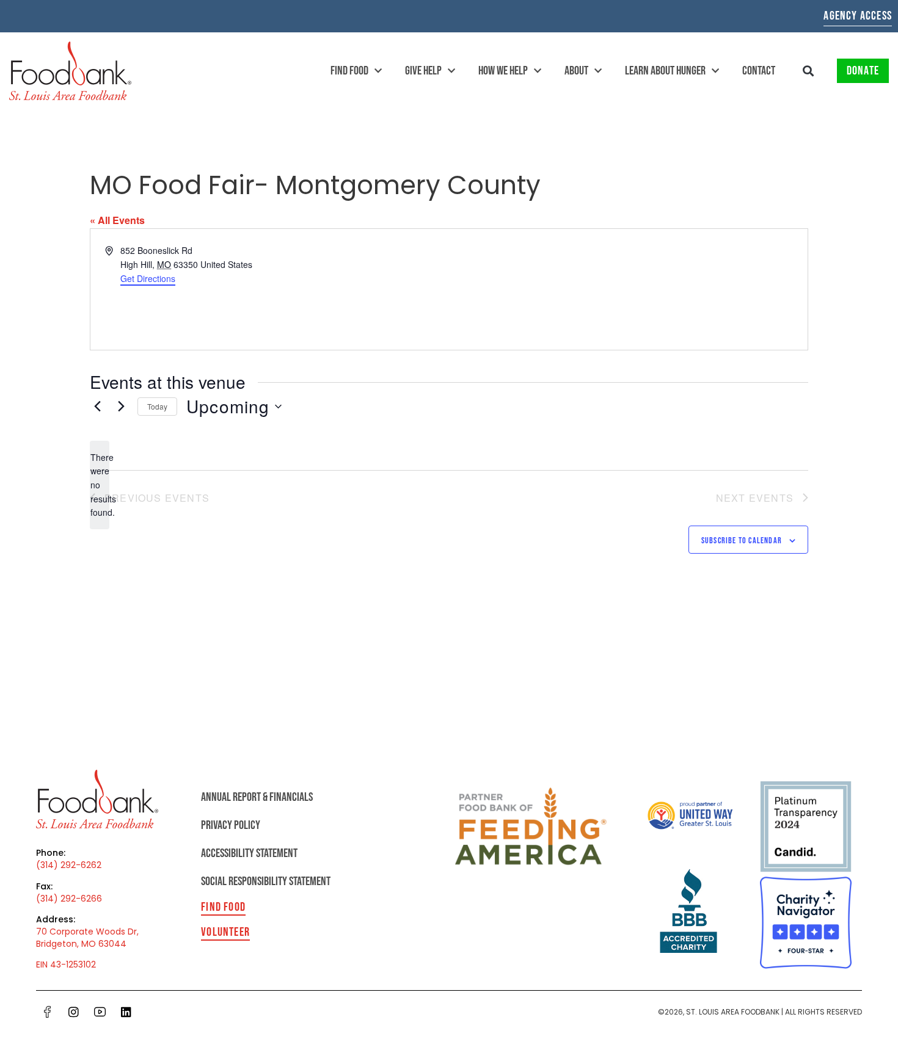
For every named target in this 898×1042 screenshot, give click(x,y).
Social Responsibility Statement (265, 881)
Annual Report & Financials (257, 797)
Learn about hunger (665, 70)
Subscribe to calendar (741, 540)
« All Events (117, 220)
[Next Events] (121, 406)
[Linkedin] (126, 1011)
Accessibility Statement (249, 853)
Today (157, 406)
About (576, 70)
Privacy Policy (230, 825)
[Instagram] (74, 1011)
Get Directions (147, 278)
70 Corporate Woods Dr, (87, 931)
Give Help (423, 70)
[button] (808, 71)
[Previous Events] (97, 406)
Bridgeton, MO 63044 (81, 944)
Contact (758, 70)
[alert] (99, 485)
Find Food (349, 70)
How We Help (503, 70)
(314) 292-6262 (68, 865)
